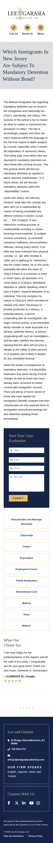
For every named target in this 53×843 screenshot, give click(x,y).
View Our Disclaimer (14, 836)
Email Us (27, 33)
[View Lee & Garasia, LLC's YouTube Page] (31, 803)
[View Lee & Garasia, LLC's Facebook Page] (10, 803)
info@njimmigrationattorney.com (26, 759)
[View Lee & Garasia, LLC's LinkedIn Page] (24, 803)
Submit (18, 498)
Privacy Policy (35, 836)
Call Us (13, 33)
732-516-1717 (18, 749)
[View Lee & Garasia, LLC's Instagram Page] (39, 803)
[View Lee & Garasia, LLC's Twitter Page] (17, 803)
